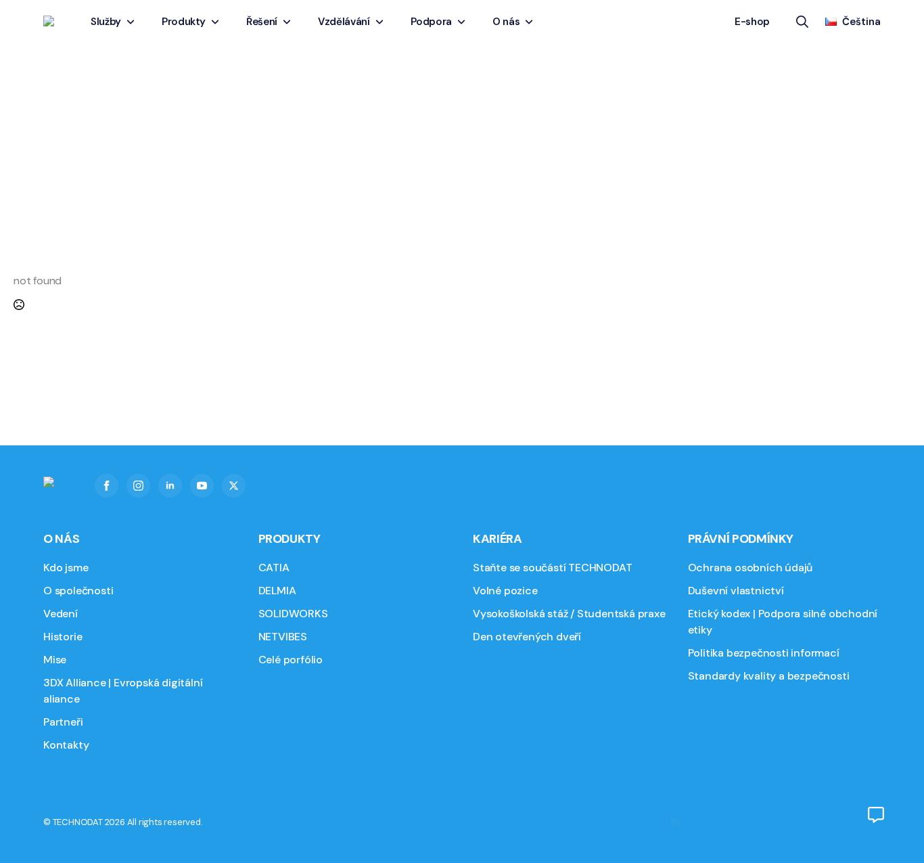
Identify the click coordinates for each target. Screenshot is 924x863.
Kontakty (66, 745)
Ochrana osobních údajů (750, 567)
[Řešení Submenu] (288, 22)
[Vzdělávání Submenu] (381, 22)
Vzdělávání (344, 21)
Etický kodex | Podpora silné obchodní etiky (783, 621)
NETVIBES (282, 636)
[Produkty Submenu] (217, 22)
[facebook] (106, 485)
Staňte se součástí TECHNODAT (552, 567)
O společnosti (78, 590)
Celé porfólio (290, 659)
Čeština (861, 21)
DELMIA (277, 590)
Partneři (63, 722)
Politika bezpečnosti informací (763, 653)
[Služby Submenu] (132, 22)
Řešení (261, 21)
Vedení (60, 613)
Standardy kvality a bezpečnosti (769, 676)
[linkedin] (170, 485)
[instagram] (138, 485)
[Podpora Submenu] (463, 22)
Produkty (184, 21)
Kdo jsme (65, 567)
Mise (54, 659)
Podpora (432, 21)
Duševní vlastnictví (736, 590)
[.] (876, 815)
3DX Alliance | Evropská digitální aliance (122, 691)
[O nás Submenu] (530, 22)
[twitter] (234, 485)
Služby (106, 21)
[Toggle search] (802, 21)
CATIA (274, 567)
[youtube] (202, 485)
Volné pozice (505, 590)
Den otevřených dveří (527, 636)
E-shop (752, 21)
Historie (62, 636)
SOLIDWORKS (293, 613)
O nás (505, 21)
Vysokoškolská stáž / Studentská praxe (569, 613)
